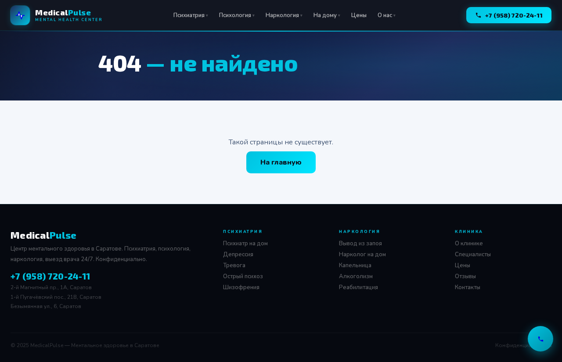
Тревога (234, 265)
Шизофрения (241, 287)
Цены (359, 15)
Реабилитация (358, 287)
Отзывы (465, 276)
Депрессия (238, 254)
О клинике (469, 243)
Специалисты (473, 254)
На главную (281, 162)
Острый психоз (243, 276)
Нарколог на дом (362, 254)
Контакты (467, 287)
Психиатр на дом (245, 243)
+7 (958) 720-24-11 (514, 15)
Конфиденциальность (523, 345)
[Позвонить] (540, 338)
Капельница (355, 265)
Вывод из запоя (360, 243)
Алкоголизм (356, 276)
